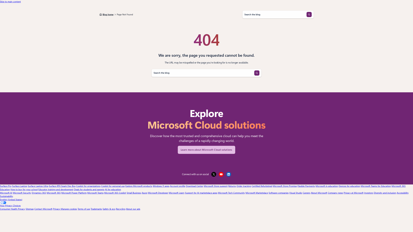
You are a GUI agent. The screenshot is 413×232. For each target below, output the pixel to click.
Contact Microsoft (43, 209)
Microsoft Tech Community (231, 193)
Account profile (177, 186)
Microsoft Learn (176, 193)
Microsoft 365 (54, 193)
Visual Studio (295, 193)
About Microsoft (319, 193)
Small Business (134, 193)
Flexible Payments (306, 186)
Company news (335, 193)
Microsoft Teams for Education (376, 186)
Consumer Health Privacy (12, 209)
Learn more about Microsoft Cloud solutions (206, 149)
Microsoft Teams (95, 193)
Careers (306, 193)
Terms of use (84, 209)
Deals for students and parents (89, 189)
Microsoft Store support (216, 186)
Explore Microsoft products (138, 186)
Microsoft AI (6, 193)
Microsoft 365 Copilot (115, 193)
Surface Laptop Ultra (38, 186)
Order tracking (244, 186)
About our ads (133, 209)
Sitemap (30, 209)
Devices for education (349, 186)
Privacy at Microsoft (353, 193)
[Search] (309, 14)
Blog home (108, 14)
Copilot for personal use (113, 186)
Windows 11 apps (161, 186)
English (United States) (11, 199)
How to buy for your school (24, 189)
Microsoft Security (22, 193)
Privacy (57, 209)
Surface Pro (5, 186)
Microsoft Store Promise (285, 186)
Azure (144, 193)
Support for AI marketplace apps (201, 193)
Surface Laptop (19, 186)
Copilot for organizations (88, 186)
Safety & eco (109, 209)
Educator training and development (55, 189)
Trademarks (96, 209)
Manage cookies (69, 209)
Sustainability (6, 196)
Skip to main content (10, 1)
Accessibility (403, 193)
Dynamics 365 (39, 193)
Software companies (279, 193)
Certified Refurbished (262, 186)
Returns (232, 186)
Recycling (120, 209)
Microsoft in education (327, 186)
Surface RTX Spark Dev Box (62, 186)
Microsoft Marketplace (257, 193)
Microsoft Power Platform (74, 193)
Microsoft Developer (158, 193)
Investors (368, 193)
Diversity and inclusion (385, 193)
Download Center (194, 186)
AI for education (113, 189)
